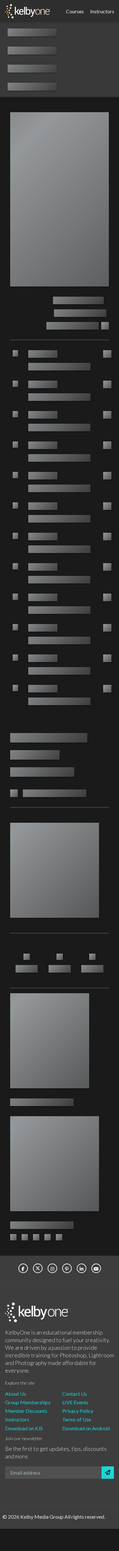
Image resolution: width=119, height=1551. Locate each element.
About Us (15, 1394)
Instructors (102, 11)
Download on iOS (24, 1428)
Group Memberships (27, 1402)
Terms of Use (76, 1419)
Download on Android (86, 1428)
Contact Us (74, 1394)
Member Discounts (26, 1411)
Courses (75, 11)
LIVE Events (75, 1402)
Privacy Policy (77, 1411)
